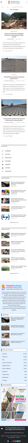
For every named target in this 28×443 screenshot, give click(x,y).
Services (7, 435)
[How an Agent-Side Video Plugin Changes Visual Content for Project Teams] (5, 200)
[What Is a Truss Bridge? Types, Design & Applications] (5, 268)
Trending (14, 380)
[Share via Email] (11, 51)
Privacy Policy (23, 435)
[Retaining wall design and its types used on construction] (5, 235)
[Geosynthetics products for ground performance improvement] (14, 107)
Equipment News (14, 365)
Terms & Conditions (11, 437)
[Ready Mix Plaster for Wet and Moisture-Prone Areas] (5, 343)
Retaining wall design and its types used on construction (18, 234)
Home (2, 7)
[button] (3, 404)
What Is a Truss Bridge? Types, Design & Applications (19, 267)
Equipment (14, 371)
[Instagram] (12, 441)
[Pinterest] (14, 441)
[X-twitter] (10, 441)
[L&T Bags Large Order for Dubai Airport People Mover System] (5, 217)
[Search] (26, 2)
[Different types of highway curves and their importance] (5, 260)
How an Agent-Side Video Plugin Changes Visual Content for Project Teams (18, 200)
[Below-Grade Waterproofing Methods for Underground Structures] (5, 184)
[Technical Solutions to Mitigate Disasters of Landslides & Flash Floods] (14, 20)
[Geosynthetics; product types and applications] (14, 64)
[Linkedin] (16, 441)
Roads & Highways (14, 368)
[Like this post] (3, 51)
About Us (3, 435)
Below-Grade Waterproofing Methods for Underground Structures (18, 183)
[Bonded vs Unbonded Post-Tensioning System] (5, 243)
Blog (14, 359)
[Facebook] (8, 441)
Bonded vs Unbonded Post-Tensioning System (18, 242)
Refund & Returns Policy (14, 435)
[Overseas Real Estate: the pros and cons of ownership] (5, 209)
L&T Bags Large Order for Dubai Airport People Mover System (18, 215)
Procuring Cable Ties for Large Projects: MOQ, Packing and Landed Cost (18, 192)
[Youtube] (20, 441)
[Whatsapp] (18, 441)
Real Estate (14, 356)
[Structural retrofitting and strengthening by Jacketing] (5, 251)
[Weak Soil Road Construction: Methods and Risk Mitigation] (5, 327)
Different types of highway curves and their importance (18, 258)
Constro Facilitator (9, 80)
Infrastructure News (14, 362)
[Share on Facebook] (5, 51)
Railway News (14, 377)
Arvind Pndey (11, 39)
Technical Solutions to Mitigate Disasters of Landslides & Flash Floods (14, 35)
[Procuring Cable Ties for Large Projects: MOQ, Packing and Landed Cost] (5, 192)
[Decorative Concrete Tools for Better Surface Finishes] (5, 335)
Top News (14, 353)
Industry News (14, 374)
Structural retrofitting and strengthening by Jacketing (18, 250)
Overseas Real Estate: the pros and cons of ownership (18, 207)
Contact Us (18, 437)
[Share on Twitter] (6, 51)
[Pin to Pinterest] (8, 51)
